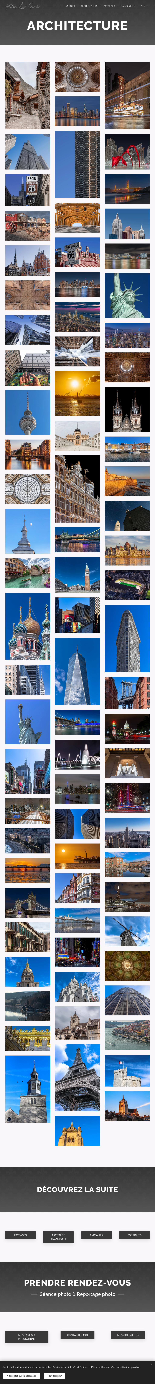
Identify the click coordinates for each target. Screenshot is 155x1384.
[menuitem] (70, 6)
